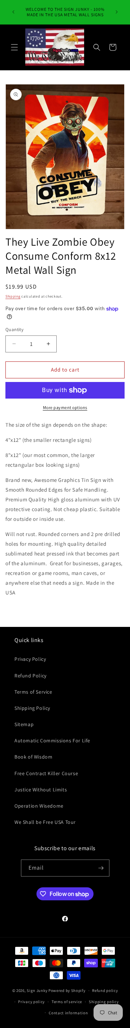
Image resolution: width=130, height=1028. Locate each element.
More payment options (65, 407)
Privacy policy (31, 1001)
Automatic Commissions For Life (52, 740)
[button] (14, 47)
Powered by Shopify (67, 990)
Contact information (68, 1012)
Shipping (13, 296)
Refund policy (105, 990)
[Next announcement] (117, 12)
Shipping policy (104, 1001)
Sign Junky (37, 990)
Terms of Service (33, 692)
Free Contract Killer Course (46, 773)
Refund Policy (30, 675)
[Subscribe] (101, 868)
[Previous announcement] (13, 12)
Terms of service (67, 1001)
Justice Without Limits (40, 789)
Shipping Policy (32, 708)
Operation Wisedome (39, 806)
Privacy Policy (30, 659)
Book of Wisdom (33, 757)
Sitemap (24, 724)
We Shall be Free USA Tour (45, 822)
